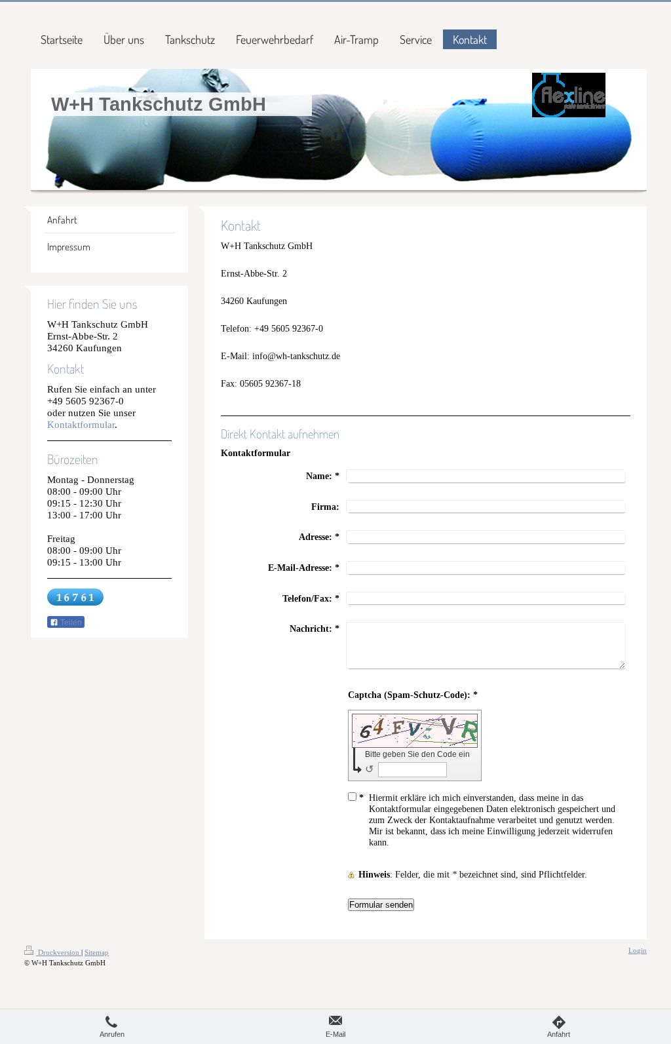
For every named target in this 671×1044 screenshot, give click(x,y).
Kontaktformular (81, 424)
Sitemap (97, 952)
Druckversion (58, 952)
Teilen (70, 622)
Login (637, 950)
